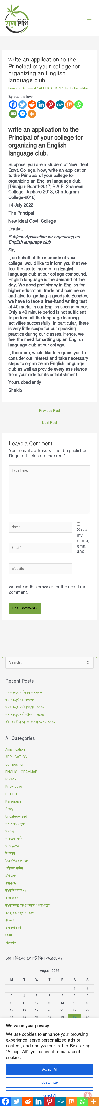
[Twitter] (22, 104)
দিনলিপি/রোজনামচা (17, 861)
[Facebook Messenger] (22, 114)
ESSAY (11, 779)
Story (9, 809)
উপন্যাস (10, 853)
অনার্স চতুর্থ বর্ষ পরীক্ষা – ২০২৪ (24, 715)
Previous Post (49, 411)
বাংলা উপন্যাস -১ (15, 891)
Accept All (49, 1069)
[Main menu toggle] (89, 18)
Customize (49, 1082)
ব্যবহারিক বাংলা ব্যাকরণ (19, 913)
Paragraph (13, 802)
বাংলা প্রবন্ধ (12, 898)
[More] (32, 114)
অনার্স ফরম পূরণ (15, 824)
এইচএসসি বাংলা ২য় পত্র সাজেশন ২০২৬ (30, 722)
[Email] (13, 114)
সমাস (8, 935)
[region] (49, 1062)
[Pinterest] (50, 104)
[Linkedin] (41, 104)
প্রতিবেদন (11, 876)
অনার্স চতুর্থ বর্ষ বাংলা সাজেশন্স (24, 693)
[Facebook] (13, 104)
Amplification (15, 749)
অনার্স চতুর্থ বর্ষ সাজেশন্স (20, 700)
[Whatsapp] (78, 104)
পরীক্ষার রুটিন (14, 868)
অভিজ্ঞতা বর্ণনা (14, 839)
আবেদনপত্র (12, 846)
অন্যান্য (9, 831)
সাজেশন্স (10, 943)
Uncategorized (16, 816)
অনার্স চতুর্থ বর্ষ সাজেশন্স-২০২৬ (24, 707)
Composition (14, 764)
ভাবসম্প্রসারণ (13, 928)
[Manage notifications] (88, 1095)
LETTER (11, 794)
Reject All (50, 1095)
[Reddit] (32, 104)
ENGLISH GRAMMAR (21, 772)
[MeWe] (60, 104)
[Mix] (69, 104)
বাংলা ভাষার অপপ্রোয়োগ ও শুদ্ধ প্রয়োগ (28, 905)
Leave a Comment (22, 88)
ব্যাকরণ (9, 920)
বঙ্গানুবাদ (10, 883)
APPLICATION (50, 88)
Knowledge (13, 787)
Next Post (49, 423)
